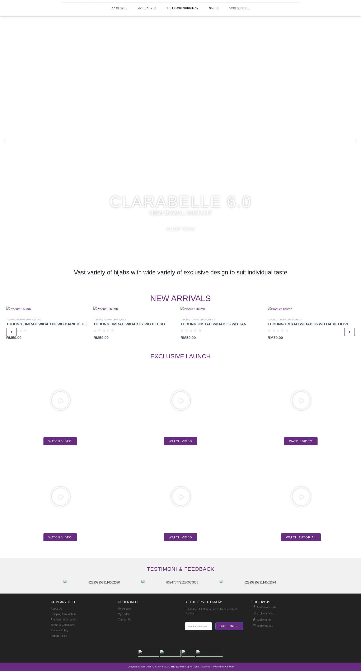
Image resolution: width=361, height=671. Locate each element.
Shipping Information (63, 614)
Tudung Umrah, (25, 319)
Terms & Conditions (63, 625)
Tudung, (11, 319)
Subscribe (229, 626)
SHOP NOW (180, 229)
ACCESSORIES (239, 8)
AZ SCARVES (147, 8)
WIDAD (37, 319)
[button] (4, 140)
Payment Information (63, 619)
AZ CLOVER (120, 8)
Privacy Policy (59, 630)
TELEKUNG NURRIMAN (182, 8)
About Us (56, 608)
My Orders (124, 614)
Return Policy (59, 635)
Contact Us (124, 619)
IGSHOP (229, 666)
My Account (125, 608)
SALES (213, 8)
